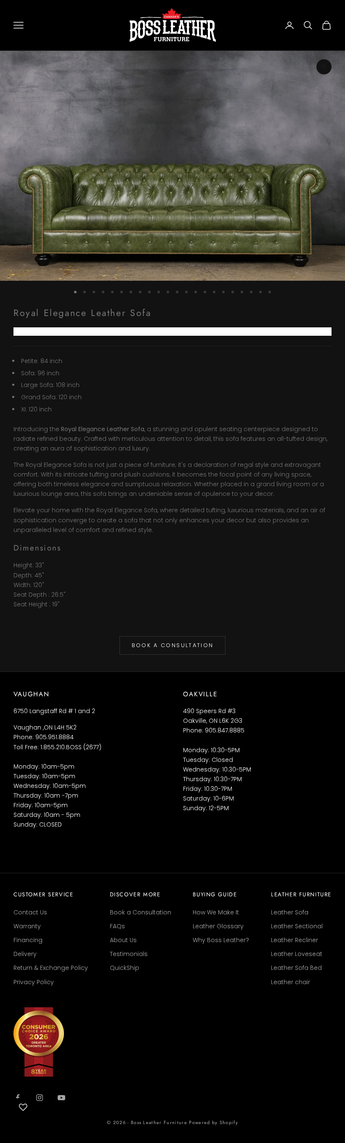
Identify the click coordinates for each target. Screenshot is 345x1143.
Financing (27, 940)
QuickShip (124, 968)
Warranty (27, 926)
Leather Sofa (289, 912)
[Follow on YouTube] (61, 1097)
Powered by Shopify (213, 1122)
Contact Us (30, 912)
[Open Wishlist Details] (23, 1107)
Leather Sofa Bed (296, 968)
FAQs (117, 926)
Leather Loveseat (296, 954)
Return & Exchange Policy (50, 968)
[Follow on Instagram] (39, 1097)
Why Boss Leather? (221, 940)
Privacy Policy (33, 982)
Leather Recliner (294, 940)
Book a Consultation (172, 645)
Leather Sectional (297, 926)
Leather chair (290, 982)
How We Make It (216, 912)
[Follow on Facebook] (17, 1097)
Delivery (25, 954)
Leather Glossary (218, 926)
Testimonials (129, 954)
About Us (123, 940)
